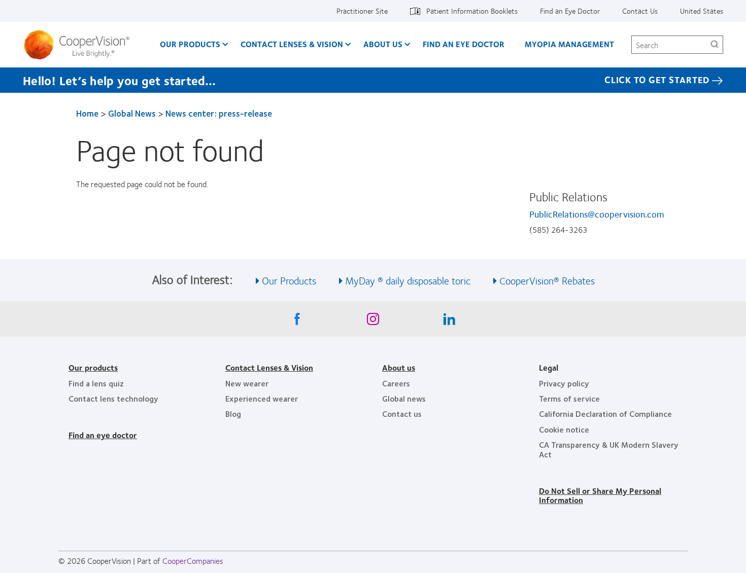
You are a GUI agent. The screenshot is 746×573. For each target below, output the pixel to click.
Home (87, 113)
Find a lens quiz (96, 383)
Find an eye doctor (103, 434)
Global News (132, 113)
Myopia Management (569, 44)
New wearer (246, 383)
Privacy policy (564, 383)
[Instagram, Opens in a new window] (373, 321)
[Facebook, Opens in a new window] (297, 321)
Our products (93, 367)
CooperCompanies (192, 560)
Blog (233, 413)
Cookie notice (564, 429)
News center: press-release (218, 113)
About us (398, 367)
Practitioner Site (362, 11)
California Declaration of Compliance (605, 413)
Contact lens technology (113, 398)
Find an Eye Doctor (570, 11)
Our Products (190, 44)
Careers (396, 383)
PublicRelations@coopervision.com (596, 214)
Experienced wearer (261, 398)
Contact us (402, 413)
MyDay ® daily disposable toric (407, 280)
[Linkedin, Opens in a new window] (449, 321)
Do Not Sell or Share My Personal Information (600, 495)
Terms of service (569, 398)
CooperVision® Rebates (547, 280)
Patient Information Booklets (472, 11)
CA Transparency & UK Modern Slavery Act (609, 449)
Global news (404, 398)
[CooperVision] (80, 44)
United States (701, 11)
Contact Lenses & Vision (292, 44)
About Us (382, 44)
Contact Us (640, 11)
